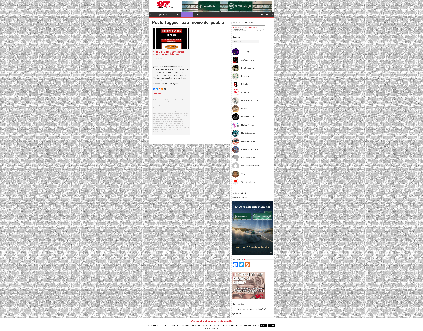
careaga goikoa (174, 106)
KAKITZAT (176, 115)
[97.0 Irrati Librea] (165, 6)
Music (249, 309)
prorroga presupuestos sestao (163, 123)
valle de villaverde (167, 129)
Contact (199, 15)
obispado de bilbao (178, 119)
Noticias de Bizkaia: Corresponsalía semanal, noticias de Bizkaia (169, 53)
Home (152, 15)
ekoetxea (162, 110)
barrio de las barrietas (160, 106)
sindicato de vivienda (160, 127)
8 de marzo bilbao (173, 100)
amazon (155, 104)
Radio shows (159, 100)
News (254, 309)
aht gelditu (184, 100)
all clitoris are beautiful (161, 102)
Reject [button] (272, 325)
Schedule (175, 15)
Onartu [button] (263, 325)
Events (234, 309)
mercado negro (165, 119)
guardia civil (184, 112)
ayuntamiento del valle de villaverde (171, 104)
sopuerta (171, 127)
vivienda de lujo (179, 129)
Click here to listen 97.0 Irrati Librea (245, 27)
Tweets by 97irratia (239, 197)
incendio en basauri (159, 113)
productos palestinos (176, 121)
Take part (187, 15)
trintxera (178, 127)
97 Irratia (163, 15)
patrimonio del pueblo (160, 121)
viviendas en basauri (160, 131)
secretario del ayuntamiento (173, 125)
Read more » (158, 94)
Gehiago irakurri (211, 328)
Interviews (241, 309)
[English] (271, 14)
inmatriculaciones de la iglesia (178, 113)
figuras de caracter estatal (169, 112)
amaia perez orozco (176, 102)
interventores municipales (163, 115)
